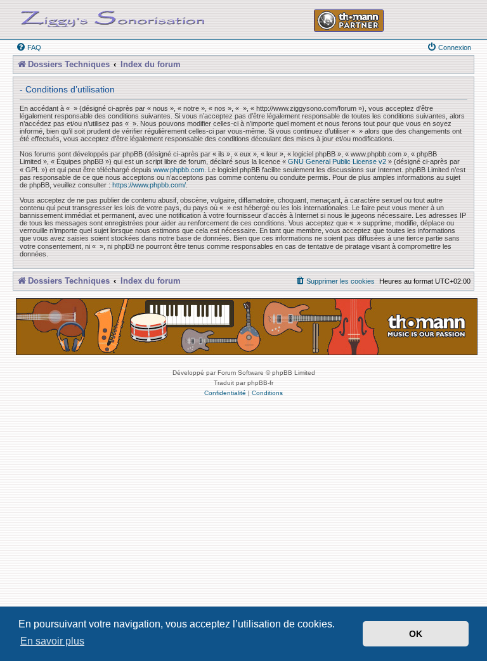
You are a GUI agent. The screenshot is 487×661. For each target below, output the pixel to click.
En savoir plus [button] (52, 641)
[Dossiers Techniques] (113, 16)
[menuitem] (28, 47)
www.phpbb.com (178, 169)
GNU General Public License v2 (337, 161)
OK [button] (415, 634)
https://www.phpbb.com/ (149, 185)
